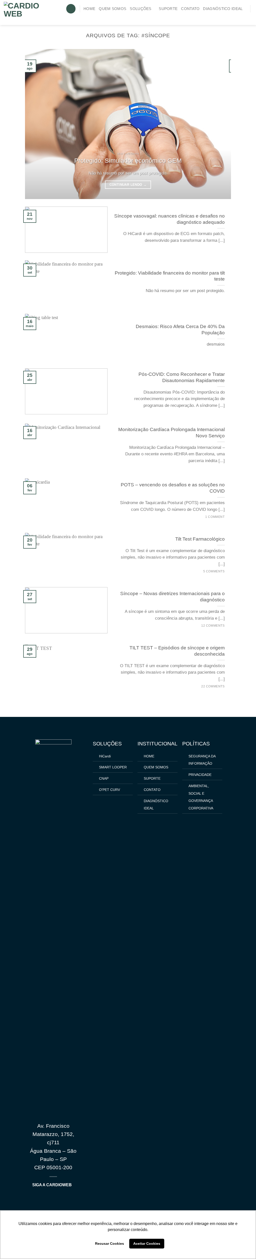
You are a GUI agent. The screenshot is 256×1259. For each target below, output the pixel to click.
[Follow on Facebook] (226, 17)
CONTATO (190, 9)
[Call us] (240, 17)
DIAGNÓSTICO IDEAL (222, 9)
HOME (89, 9)
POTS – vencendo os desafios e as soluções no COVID (173, 488)
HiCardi (105, 756)
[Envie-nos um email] (233, 17)
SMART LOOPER (113, 767)
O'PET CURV (109, 790)
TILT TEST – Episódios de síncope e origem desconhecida (177, 651)
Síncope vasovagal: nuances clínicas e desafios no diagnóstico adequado (169, 219)
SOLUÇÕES (140, 9)
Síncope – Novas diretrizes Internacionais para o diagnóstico (172, 596)
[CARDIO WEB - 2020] (31, 12)
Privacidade (200, 775)
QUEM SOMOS (112, 9)
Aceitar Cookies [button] (146, 1243)
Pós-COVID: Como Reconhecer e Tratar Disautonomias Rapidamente (181, 377)
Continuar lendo (128, 185)
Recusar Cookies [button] (109, 1243)
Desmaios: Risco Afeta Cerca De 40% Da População (180, 329)
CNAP (103, 778)
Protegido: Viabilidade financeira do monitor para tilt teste (170, 276)
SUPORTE (168, 9)
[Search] (71, 9)
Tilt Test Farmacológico (200, 539)
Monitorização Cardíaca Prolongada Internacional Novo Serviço (171, 432)
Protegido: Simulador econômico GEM (128, 160)
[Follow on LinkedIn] (248, 17)
